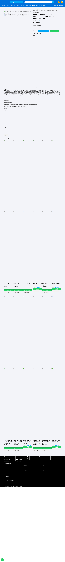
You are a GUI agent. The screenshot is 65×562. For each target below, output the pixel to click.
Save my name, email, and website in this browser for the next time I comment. (17, 132)
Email (5, 127)
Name (5, 123)
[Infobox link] (9, 459)
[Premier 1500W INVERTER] (56, 175)
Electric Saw (45, 468)
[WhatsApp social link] (8, 484)
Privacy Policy (25, 465)
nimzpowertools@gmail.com (10, 480)
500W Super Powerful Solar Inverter (17, 285)
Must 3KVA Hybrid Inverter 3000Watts (46, 285)
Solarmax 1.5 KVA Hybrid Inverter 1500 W (27, 442)
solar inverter (41, 9)
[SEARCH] (53, 2)
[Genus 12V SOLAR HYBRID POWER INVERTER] (27, 175)
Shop (37, 9)
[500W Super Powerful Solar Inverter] (18, 175)
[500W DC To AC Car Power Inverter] (8, 175)
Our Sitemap (25, 472)
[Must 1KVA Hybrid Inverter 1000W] (37, 175)
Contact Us (25, 470)
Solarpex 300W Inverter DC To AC (56, 442)
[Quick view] (5, 294)
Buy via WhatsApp (9, 290)
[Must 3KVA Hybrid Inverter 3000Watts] (47, 175)
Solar (43, 470)
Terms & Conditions (26, 468)
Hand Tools (44, 467)
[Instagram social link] (6, 484)
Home (34, 9)
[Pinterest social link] (38, 35)
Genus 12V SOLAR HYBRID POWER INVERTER (27, 285)
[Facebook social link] (36, 35)
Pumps (44, 472)
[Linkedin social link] (39, 35)
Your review (6, 111)
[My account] (58, 2)
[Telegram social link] (40, 35)
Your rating (6, 108)
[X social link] (37, 35)
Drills (43, 465)
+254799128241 (8, 476)
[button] (54, 31)
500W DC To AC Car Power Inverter (8, 285)
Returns (24, 467)
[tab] (30, 88)
